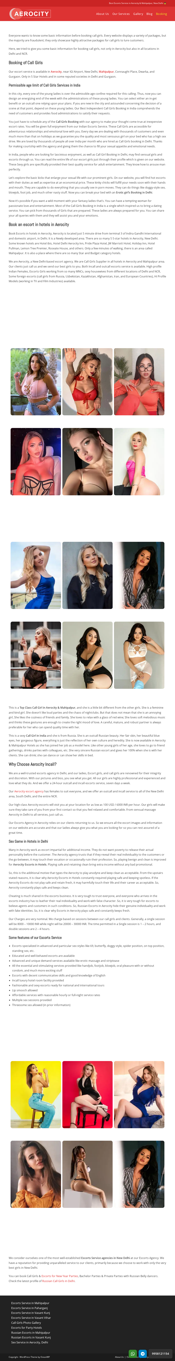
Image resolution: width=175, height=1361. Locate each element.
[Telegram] (143, 1354)
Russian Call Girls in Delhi (58, 1281)
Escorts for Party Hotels (26, 1328)
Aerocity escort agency (29, 791)
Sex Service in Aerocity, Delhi (29, 1342)
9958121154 (160, 1354)
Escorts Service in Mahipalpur (30, 1303)
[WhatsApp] (133, 1354)
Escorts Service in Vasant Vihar (31, 1318)
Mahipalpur (106, 71)
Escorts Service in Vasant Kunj (30, 1313)
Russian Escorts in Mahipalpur (30, 1333)
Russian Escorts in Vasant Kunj (31, 1337)
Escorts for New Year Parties (60, 1276)
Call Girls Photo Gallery (26, 1323)
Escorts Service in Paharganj (29, 1308)
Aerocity (56, 71)
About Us (119, 1357)
